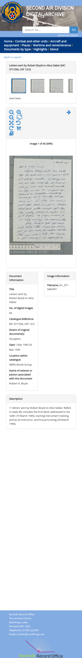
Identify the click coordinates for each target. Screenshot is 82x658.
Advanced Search (68, 35)
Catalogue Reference (21, 319)
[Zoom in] (20, 113)
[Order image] (19, 129)
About (54, 49)
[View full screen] (11, 123)
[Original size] (12, 117)
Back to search (12, 57)
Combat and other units (31, 41)
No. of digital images (21, 308)
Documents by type (17, 49)
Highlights (40, 49)
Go (73, 30)
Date (12, 344)
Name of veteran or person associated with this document (20, 374)
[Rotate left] (19, 123)
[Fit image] (20, 117)
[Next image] (69, 113)
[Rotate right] (12, 129)
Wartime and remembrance (52, 45)
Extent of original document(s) (19, 332)
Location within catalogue (18, 357)
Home (8, 41)
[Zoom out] (12, 113)
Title (11, 289)
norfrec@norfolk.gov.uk (30, 634)
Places (26, 45)
